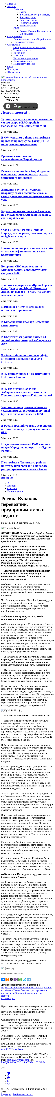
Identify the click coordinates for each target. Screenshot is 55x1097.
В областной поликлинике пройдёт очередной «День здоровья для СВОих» (24, 359)
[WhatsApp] (20, 979)
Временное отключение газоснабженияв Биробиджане (21, 157)
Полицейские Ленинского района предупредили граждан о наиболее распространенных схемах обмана (24, 466)
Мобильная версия (23, 1094)
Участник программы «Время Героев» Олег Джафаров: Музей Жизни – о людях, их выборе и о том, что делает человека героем (27, 290)
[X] (11, 979)
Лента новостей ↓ (15, 112)
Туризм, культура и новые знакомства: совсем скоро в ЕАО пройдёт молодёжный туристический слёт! (27, 122)
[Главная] (8, 483)
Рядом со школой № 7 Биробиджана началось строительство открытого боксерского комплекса (25, 174)
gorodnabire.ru (8, 1009)
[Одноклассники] (7, 979)
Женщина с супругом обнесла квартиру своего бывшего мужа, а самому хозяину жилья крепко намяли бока (27, 194)
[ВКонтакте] (3, 979)
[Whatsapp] (8, 1081)
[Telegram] (29, 979)
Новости (11, 485)
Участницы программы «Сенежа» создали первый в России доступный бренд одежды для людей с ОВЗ (25, 411)
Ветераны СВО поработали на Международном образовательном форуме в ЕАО (24, 270)
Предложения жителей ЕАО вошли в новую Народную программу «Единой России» (26, 447)
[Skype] (24, 979)
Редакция (6, 1094)
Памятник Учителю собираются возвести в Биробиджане (22, 308)
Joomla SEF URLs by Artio (8, 999)
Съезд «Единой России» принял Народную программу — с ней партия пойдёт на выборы (26, 233)
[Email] (8, 1083)
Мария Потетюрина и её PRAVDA (19, 987)
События (12, 488)
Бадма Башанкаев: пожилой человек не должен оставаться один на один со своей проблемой (26, 215)
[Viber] (16, 979)
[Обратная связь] (8, 1078)
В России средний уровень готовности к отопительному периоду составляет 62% (26, 429)
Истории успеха (15, 491)
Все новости (7, 478)
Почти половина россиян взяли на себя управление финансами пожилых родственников (27, 251)
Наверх (5, 995)
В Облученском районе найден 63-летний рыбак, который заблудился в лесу (26, 340)
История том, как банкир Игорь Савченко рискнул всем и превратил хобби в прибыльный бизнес (26, 990)
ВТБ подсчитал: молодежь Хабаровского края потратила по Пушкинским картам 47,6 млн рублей (26, 392)
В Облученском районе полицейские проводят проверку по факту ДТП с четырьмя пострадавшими (25, 141)
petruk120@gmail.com (12, 1049)
